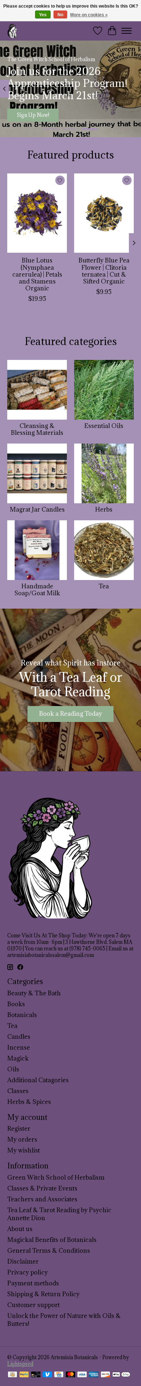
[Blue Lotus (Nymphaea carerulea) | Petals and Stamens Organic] (37, 213)
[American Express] (93, 1375)
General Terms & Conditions (48, 1251)
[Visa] (82, 1375)
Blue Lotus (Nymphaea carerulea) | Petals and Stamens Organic (37, 274)
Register (18, 1129)
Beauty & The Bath (34, 993)
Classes (18, 1091)
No (60, 14)
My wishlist (23, 1150)
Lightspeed (20, 1364)
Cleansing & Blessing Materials (37, 429)
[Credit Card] (58, 1375)
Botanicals (22, 1015)
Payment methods (33, 1283)
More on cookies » (89, 14)
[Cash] (12, 1375)
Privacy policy (27, 1272)
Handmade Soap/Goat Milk (37, 589)
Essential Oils (103, 426)
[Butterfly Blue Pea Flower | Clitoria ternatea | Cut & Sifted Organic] (104, 213)
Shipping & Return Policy (43, 1294)
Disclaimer (23, 1261)
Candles (18, 1037)
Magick (18, 1058)
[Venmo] (47, 1375)
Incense (18, 1047)
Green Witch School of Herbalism (55, 1177)
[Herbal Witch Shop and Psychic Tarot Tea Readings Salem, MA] (12, 30)
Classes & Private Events (42, 1188)
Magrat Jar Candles (37, 509)
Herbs (103, 509)
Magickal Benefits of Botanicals (52, 1240)
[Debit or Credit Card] (35, 1375)
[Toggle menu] (126, 31)
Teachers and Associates (42, 1199)
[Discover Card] (105, 1375)
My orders (22, 1139)
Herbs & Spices (29, 1102)
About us (20, 1229)
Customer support (33, 1305)
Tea (104, 586)
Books (16, 1004)
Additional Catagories (38, 1080)
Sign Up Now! (33, 115)
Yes (43, 14)
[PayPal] (24, 1375)
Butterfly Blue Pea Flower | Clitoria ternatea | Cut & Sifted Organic (103, 270)
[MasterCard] (70, 1375)
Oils (13, 1069)
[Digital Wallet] (121, 1375)
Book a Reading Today (70, 714)
